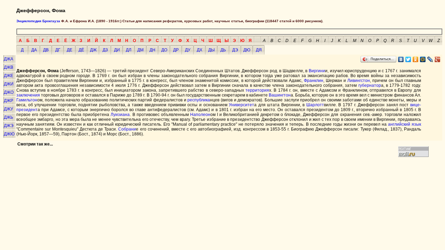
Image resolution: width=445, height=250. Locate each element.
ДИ (117, 50)
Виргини (317, 70)
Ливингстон (358, 80)
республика (198, 100)
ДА (34, 50)
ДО (164, 50)
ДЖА (8, 59)
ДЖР (8, 100)
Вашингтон (280, 95)
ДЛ (128, 50)
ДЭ (235, 50)
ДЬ (223, 50)
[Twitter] (408, 59)
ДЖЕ (8, 75)
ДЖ (93, 50)
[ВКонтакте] (401, 59)
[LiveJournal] (430, 59)
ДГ (57, 50)
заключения (28, 95)
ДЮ (246, 50)
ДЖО (9, 92)
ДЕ (69, 50)
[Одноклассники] (415, 59)
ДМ (140, 50)
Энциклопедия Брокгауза (38, 21)
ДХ (199, 50)
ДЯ (259, 50)
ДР (176, 50)
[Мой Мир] (423, 59)
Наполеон (200, 114)
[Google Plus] (437, 59)
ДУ (188, 50)
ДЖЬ (8, 117)
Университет (241, 104)
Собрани (127, 129)
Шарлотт (315, 104)
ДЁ (81, 50)
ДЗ (105, 50)
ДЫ (211, 50)
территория (257, 90)
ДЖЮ (9, 134)
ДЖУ (8, 109)
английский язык (404, 124)
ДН (152, 50)
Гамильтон (26, 100)
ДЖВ (8, 67)
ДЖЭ (9, 125)
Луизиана (120, 114)
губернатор (369, 85)
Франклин (313, 80)
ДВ (46, 50)
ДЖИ (9, 84)
